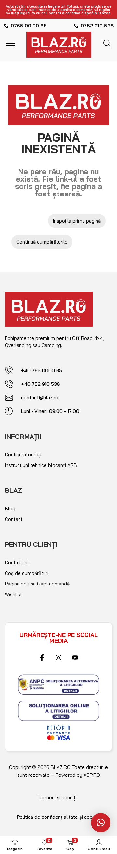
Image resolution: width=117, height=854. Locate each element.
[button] (100, 822)
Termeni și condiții (58, 798)
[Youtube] (75, 657)
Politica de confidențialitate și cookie (58, 817)
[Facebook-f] (41, 657)
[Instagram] (58, 657)
